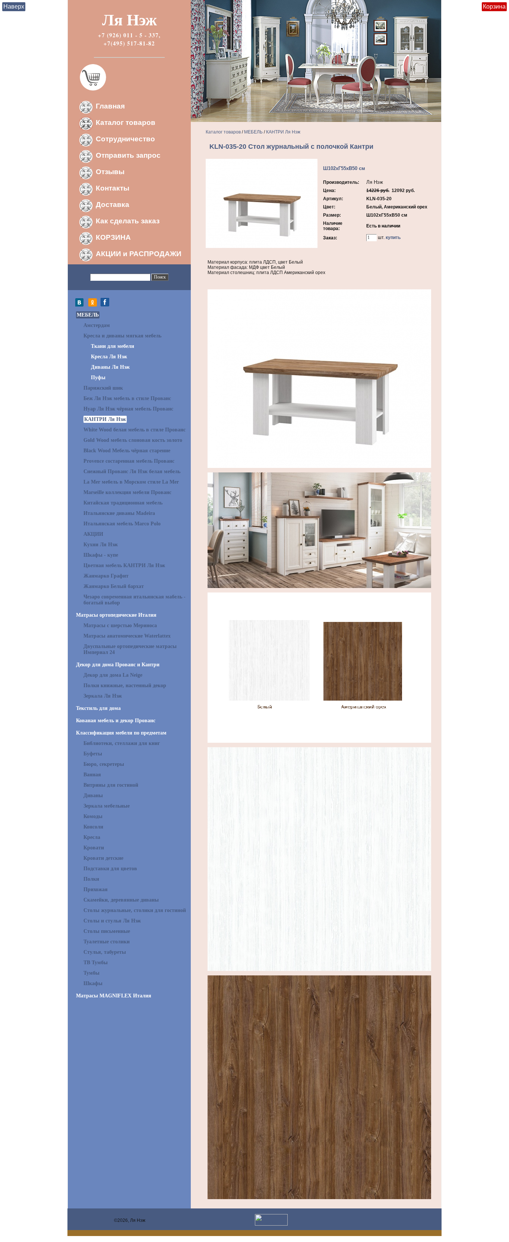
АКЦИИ (93, 534)
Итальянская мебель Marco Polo (122, 523)
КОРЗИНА (113, 237)
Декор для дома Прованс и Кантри (117, 664)
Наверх (13, 6)
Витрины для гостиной (110, 785)
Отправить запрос (128, 155)
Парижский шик (103, 388)
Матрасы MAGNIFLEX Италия (113, 996)
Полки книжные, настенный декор (124, 685)
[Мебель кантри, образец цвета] (319, 741)
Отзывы (110, 172)
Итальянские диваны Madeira (119, 513)
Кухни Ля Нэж (100, 544)
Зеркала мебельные (106, 806)
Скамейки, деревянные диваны (121, 900)
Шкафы (92, 983)
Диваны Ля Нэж (110, 367)
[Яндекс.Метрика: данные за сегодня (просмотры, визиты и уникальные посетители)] (271, 1220)
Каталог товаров (125, 122)
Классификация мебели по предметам (121, 733)
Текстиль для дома (98, 708)
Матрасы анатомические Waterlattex (127, 636)
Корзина (494, 6)
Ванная (92, 774)
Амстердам (96, 325)
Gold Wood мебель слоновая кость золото (132, 440)
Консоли (93, 827)
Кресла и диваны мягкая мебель (122, 336)
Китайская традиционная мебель (122, 503)
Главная (110, 106)
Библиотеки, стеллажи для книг (121, 743)
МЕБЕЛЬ (88, 315)
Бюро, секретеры (103, 764)
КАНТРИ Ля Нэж (105, 419)
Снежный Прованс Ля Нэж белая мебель (131, 471)
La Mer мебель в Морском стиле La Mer (131, 482)
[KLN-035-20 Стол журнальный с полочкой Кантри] (261, 246)
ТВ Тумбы (95, 962)
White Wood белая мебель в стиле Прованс (134, 430)
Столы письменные (106, 931)
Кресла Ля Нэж (109, 356)
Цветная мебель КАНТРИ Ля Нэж (124, 565)
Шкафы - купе (100, 555)
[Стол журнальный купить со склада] (319, 466)
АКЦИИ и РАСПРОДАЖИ (138, 254)
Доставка (112, 204)
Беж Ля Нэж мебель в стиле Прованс (127, 398)
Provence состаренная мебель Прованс (128, 461)
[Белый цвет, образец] (319, 969)
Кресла (91, 837)
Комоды (92, 816)
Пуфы (98, 377)
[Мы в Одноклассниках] (92, 305)
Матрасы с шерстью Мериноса (120, 625)
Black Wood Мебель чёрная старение (126, 450)
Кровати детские (103, 858)
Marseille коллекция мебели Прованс (127, 492)
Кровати (93, 847)
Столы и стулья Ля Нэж (112, 921)
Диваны (93, 795)
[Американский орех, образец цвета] (319, 1197)
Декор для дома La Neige (112, 675)
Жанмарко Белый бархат (113, 586)
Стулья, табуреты (104, 952)
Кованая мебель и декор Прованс (115, 720)
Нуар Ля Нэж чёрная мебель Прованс (128, 409)
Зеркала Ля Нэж (102, 696)
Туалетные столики (106, 941)
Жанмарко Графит (106, 576)
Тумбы (91, 973)
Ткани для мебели (112, 346)
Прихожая (95, 889)
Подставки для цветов (110, 868)
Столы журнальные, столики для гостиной (134, 910)
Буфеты (92, 754)
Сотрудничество (125, 139)
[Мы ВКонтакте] (81, 305)
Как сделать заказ (127, 221)
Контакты (112, 188)
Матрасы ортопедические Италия (116, 615)
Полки (91, 879)
